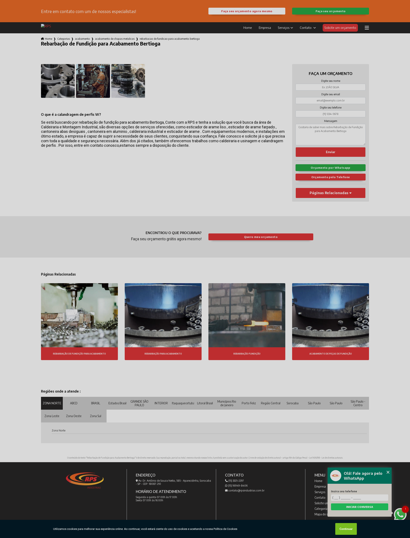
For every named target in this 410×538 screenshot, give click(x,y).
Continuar (346, 529)
